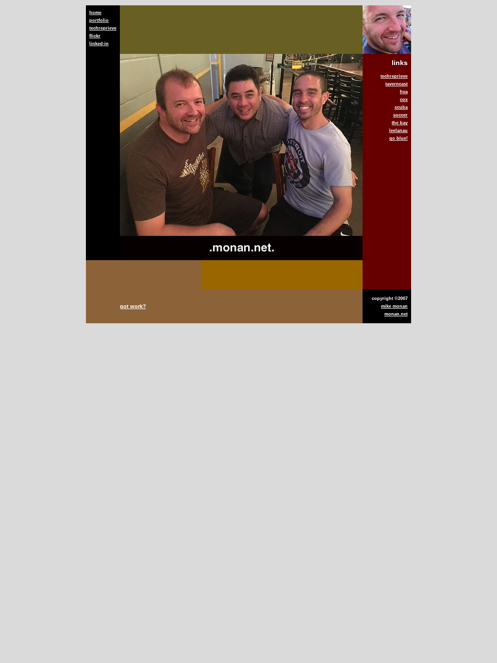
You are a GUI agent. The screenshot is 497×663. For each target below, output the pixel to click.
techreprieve (102, 28)
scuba (401, 107)
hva (404, 91)
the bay (400, 122)
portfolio (99, 20)
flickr (94, 35)
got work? (133, 306)
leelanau (398, 130)
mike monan (394, 306)
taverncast (396, 84)
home (95, 12)
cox (404, 99)
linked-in (99, 43)
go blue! (398, 138)
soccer (400, 115)
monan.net (396, 314)
